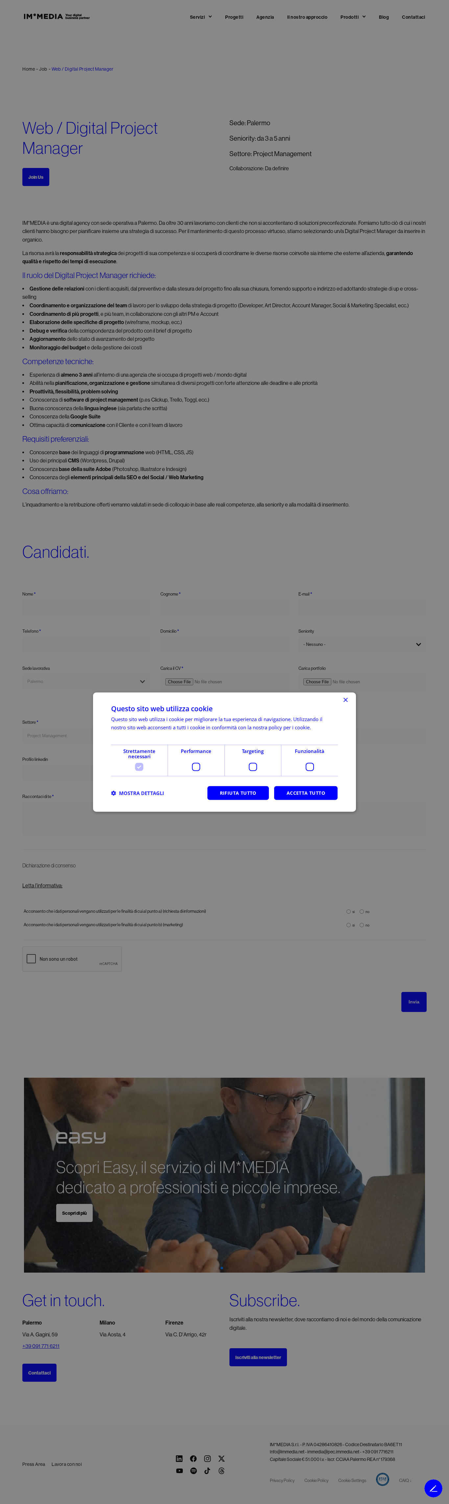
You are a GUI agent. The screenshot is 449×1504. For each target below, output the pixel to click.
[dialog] (224, 752)
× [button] (345, 700)
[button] (137, 792)
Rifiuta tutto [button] (238, 792)
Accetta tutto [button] (306, 792)
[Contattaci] (433, 1488)
